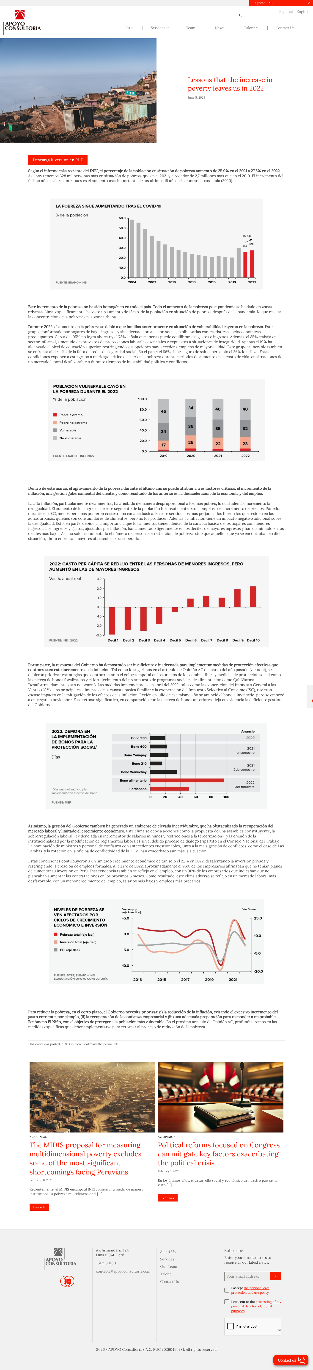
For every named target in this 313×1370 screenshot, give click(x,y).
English (303, 11)
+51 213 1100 (106, 1263)
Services (167, 1259)
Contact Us (169, 1281)
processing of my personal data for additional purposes (256, 1306)
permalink (110, 1044)
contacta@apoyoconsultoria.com (123, 1271)
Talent (165, 1274)
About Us (168, 1251)
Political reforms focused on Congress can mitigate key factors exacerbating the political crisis (219, 1154)
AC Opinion (72, 1044)
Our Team (168, 1266)
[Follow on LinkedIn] (69, 1281)
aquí (261, 669)
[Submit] (238, 15)
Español (286, 11)
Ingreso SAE (263, 3)
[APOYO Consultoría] (26, 22)
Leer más (39, 1207)
